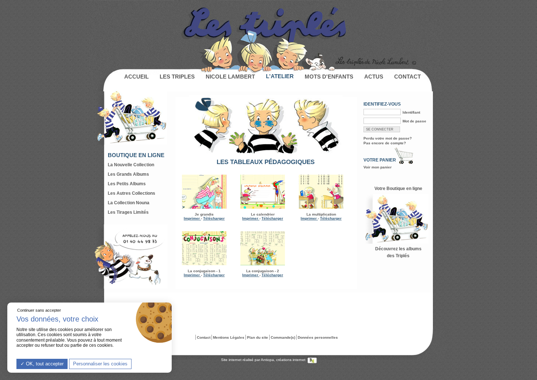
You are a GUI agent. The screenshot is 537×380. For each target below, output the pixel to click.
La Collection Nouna (128, 202)
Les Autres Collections (131, 193)
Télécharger (214, 218)
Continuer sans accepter (39, 310)
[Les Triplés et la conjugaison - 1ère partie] (204, 248)
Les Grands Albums (128, 174)
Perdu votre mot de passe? (387, 138)
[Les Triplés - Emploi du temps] (262, 205)
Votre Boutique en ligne (398, 188)
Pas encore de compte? (384, 143)
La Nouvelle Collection (131, 164)
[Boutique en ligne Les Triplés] (398, 240)
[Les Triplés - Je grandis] (204, 205)
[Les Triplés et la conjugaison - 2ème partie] (262, 248)
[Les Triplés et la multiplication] (321, 192)
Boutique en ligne (136, 155)
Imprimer (192, 218)
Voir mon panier (377, 167)
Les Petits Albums (127, 183)
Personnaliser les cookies (100, 363)
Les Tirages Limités (128, 212)
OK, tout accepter (44, 363)
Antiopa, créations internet (283, 360)
